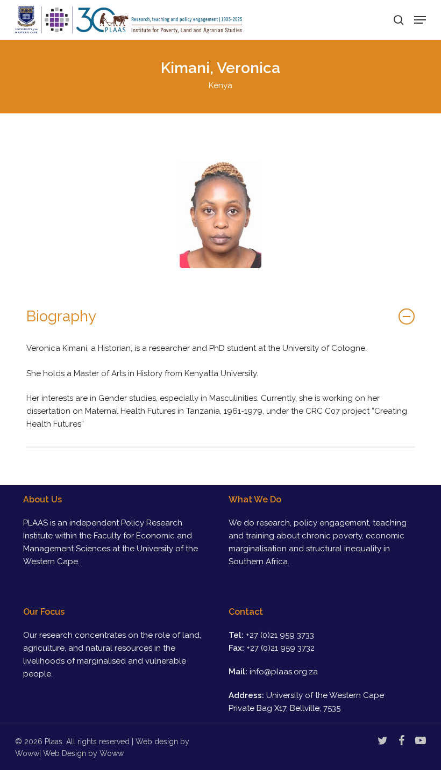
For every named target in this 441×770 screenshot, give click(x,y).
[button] (420, 20)
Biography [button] (61, 316)
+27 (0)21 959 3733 (280, 635)
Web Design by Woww (83, 753)
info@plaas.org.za (284, 672)
